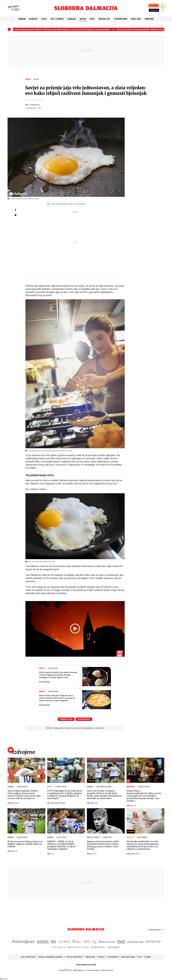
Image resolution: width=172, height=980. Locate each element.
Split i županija (57, 18)
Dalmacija (71, 18)
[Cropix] (58, 947)
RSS (139, 956)
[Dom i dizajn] (121, 941)
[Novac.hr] (153, 941)
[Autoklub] (135, 941)
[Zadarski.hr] (98, 947)
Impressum (90, 956)
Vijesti (44, 18)
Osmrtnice (149, 18)
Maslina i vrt (104, 18)
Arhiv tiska (136, 18)
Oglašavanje (113, 956)
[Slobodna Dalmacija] (86, 8)
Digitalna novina (128, 956)
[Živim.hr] (76, 941)
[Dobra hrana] (107, 941)
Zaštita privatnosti (74, 956)
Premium (22, 18)
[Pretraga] (162, 10)
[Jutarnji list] (23, 941)
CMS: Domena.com (107, 970)
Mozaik (83, 18)
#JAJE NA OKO (84, 719)
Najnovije (33, 18)
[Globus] (64, 941)
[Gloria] (87, 941)
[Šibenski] (113, 947)
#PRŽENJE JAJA (66, 719)
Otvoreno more (120, 18)
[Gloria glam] (94, 941)
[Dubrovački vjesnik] (78, 947)
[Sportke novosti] (53, 941)
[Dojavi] (14, 8)
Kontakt (101, 956)
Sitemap (147, 956)
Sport (92, 18)
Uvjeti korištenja (28, 956)
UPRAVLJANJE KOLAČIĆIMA (86, 965)
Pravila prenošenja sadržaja (50, 956)
